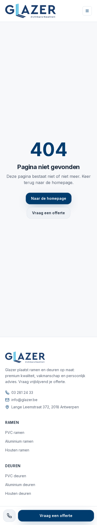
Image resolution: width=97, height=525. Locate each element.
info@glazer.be (24, 399)
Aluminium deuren (20, 484)
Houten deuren (18, 493)
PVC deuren (15, 476)
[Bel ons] (9, 516)
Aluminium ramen (19, 441)
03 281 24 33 (22, 392)
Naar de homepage (48, 198)
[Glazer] (30, 11)
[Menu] (87, 10)
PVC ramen (14, 432)
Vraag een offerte (48, 213)
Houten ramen (17, 450)
